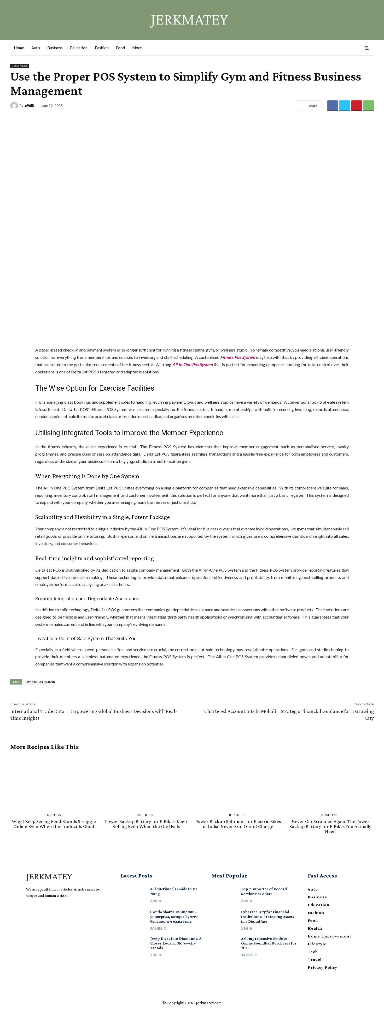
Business (19, 65)
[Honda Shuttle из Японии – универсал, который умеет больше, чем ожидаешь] (133, 917)
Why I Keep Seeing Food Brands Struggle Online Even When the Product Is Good (54, 824)
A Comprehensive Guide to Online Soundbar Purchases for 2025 (268, 943)
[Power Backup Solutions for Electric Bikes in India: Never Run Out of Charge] (238, 781)
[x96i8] (15, 106)
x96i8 (29, 105)
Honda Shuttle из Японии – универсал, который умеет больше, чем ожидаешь (174, 916)
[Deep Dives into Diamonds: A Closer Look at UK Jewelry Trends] (133, 944)
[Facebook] (335, 48)
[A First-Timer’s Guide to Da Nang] (133, 894)
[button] (366, 48)
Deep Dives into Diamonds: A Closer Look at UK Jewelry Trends (175, 943)
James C (158, 928)
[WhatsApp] (368, 105)
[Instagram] (345, 48)
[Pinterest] (356, 105)
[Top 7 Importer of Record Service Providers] (224, 894)
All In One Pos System (192, 364)
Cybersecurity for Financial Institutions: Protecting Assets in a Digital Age (267, 916)
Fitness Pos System (237, 357)
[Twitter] (354, 48)
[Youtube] (47, 908)
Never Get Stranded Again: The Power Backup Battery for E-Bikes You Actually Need (330, 826)
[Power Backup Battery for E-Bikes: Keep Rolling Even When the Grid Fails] (145, 781)
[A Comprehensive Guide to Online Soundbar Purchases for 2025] (224, 944)
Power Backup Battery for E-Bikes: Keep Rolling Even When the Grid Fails (146, 824)
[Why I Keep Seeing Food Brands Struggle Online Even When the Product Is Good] (53, 781)
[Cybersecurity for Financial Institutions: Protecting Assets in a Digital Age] (224, 917)
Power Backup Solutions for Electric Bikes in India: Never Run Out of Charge (238, 824)
